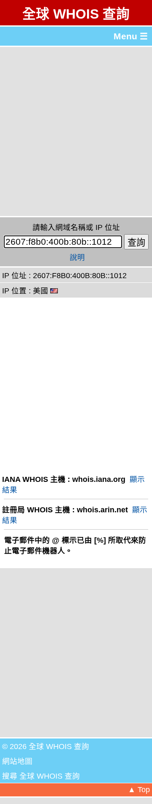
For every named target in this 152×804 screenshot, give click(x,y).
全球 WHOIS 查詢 (76, 14)
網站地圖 (17, 761)
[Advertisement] (76, 131)
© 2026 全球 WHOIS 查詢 (45, 746)
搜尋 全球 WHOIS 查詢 (41, 776)
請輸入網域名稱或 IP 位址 (76, 227)
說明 (77, 257)
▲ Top (139, 789)
